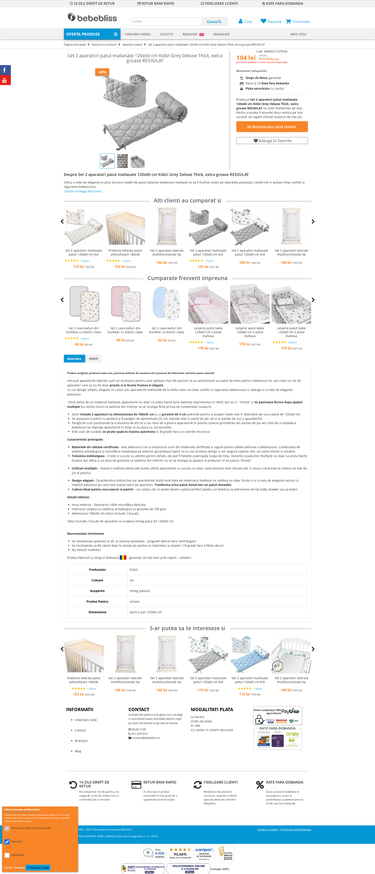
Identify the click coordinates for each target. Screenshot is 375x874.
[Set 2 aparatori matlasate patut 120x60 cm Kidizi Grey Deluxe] (167, 226)
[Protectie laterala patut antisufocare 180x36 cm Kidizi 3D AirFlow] (84, 226)
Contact (80, 730)
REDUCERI (193, 34)
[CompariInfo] (187, 846)
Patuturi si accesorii (104, 44)
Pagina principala (75, 44)
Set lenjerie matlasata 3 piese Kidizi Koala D (291, 330)
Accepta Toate (39, 867)
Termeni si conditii (267, 829)
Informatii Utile (86, 720)
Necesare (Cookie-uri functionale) (31, 828)
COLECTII (166, 34)
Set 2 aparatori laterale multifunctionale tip (125, 252)
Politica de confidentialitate (295, 829)
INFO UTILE (298, 34)
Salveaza (19, 867)
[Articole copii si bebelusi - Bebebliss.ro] (92, 17)
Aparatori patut (132, 44)
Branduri (81, 741)
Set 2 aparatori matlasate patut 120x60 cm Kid (166, 252)
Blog (78, 751)
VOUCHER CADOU (138, 34)
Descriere (74, 359)
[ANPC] (144, 865)
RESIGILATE (222, 34)
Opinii (93, 358)
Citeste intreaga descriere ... (84, 191)
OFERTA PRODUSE (83, 34)
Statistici (16, 841)
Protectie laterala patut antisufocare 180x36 (83, 252)
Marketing (17, 854)
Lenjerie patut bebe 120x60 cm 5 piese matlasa (167, 332)
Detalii (8, 867)
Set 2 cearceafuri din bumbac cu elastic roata (83, 330)
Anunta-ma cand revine (273, 126)
